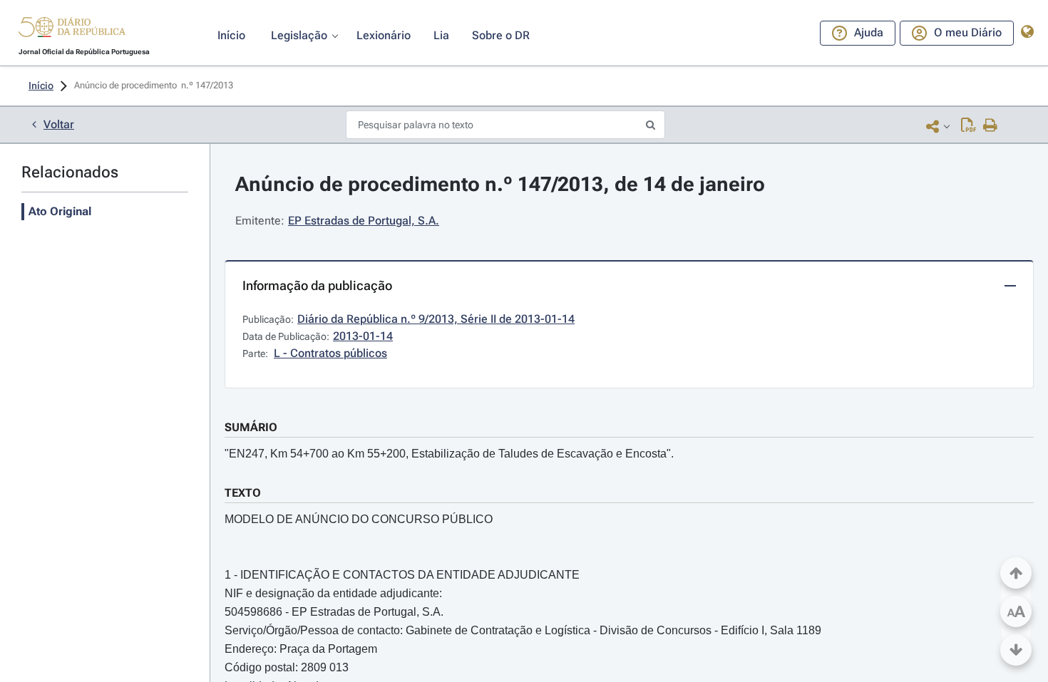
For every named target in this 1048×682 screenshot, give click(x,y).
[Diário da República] (72, 30)
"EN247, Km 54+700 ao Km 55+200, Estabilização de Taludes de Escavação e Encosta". (449, 454)
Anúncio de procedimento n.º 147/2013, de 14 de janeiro (500, 184)
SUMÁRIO (251, 427)
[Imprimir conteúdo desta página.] (990, 126)
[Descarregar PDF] (968, 126)
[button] (72, 29)
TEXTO (243, 493)
